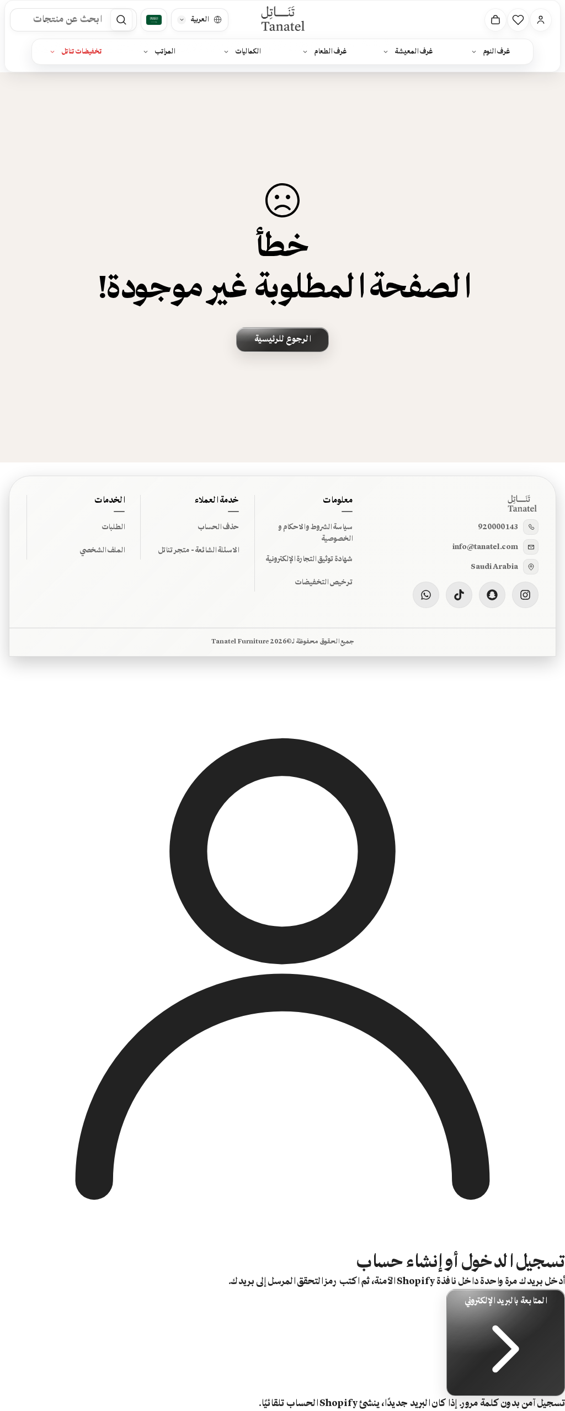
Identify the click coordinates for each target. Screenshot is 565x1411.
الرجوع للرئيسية (282, 339)
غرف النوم (496, 51)
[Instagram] (525, 595)
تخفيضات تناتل (81, 51)
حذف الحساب (218, 527)
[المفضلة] (518, 19)
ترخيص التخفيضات (324, 582)
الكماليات (247, 51)
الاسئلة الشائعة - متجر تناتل (198, 550)
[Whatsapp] (426, 595)
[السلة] (495, 19)
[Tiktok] (459, 595)
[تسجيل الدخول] (541, 19)
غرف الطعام (330, 51)
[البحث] (121, 20)
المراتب (164, 51)
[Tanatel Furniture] (282, 20)
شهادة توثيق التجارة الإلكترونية (309, 559)
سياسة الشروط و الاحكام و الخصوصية (316, 533)
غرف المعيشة (414, 51)
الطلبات (113, 527)
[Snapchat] (492, 595)
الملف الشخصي (102, 550)
